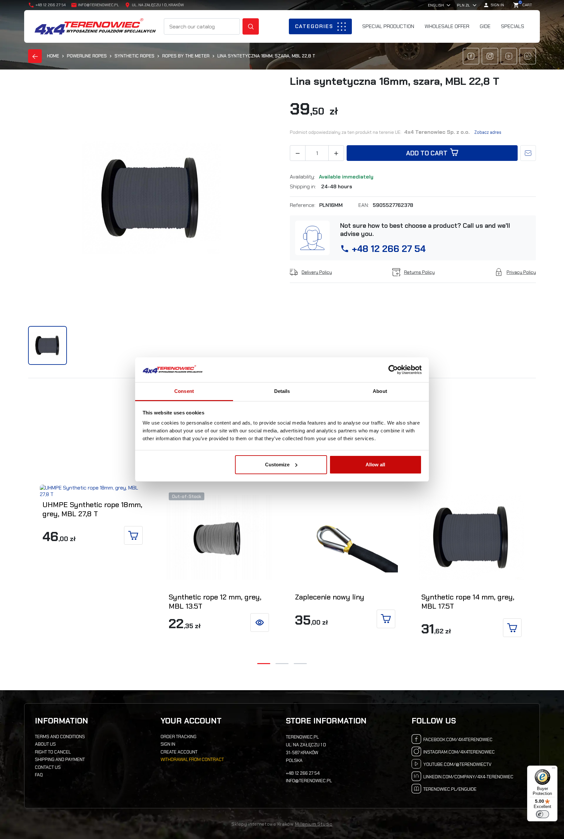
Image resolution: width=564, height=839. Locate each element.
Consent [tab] (184, 391)
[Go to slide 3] (300, 663)
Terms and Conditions (60, 736)
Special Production (388, 26)
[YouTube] (509, 56)
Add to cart (426, 153)
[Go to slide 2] (282, 663)
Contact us (48, 767)
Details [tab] (282, 391)
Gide (485, 26)
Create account (179, 752)
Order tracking (178, 736)
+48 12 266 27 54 (389, 249)
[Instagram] (490, 56)
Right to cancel (53, 752)
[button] (493, 5)
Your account (191, 721)
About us (45, 744)
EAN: (364, 205)
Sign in (168, 744)
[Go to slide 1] (263, 663)
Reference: (303, 205)
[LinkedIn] (528, 56)
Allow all (375, 464)
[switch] (542, 814)
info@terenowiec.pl (98, 5)
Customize (277, 464)
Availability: (303, 177)
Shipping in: (303, 186)
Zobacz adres (487, 132)
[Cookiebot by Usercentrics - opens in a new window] (393, 370)
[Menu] (553, 769)
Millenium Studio (314, 824)
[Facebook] (471, 56)
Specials (512, 26)
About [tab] (380, 391)
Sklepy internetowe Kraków (262, 824)
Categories (314, 26)
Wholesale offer (447, 26)
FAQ (39, 775)
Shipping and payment (60, 759)
